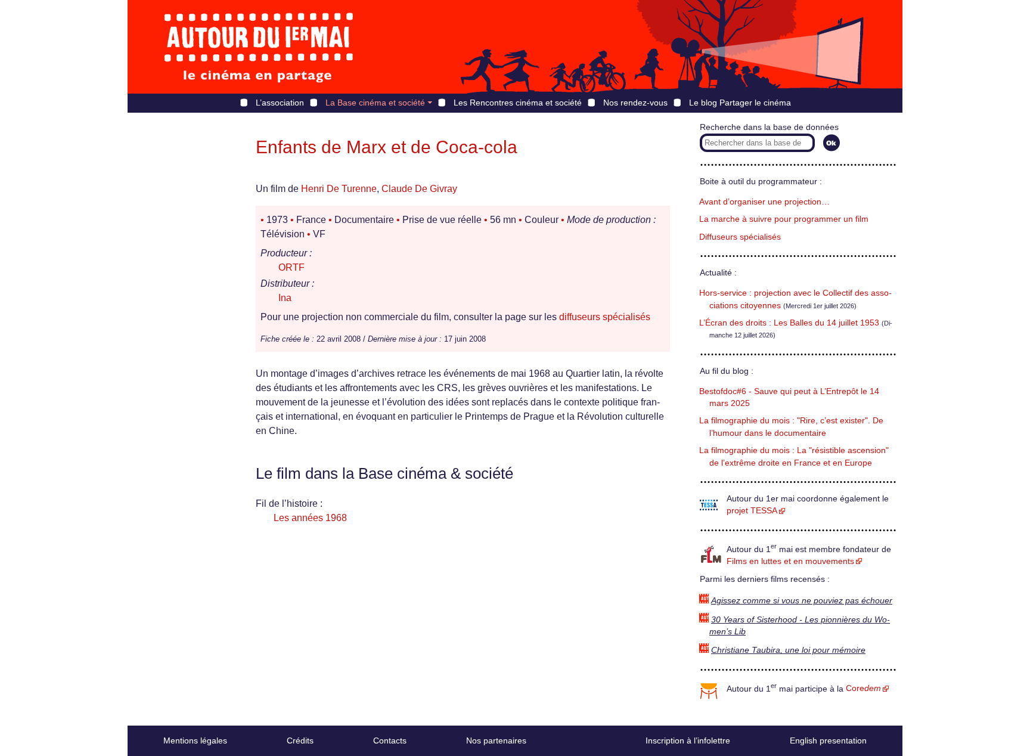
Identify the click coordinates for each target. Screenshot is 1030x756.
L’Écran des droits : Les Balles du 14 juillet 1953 (789, 322)
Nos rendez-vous (635, 102)
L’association (280, 102)
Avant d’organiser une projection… (764, 201)
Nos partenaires (496, 740)
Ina (284, 298)
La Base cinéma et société (375, 102)
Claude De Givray (419, 189)
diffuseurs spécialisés (604, 317)
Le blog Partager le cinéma (740, 102)
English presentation (828, 740)
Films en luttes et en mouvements (790, 561)
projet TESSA (752, 510)
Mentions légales (195, 740)
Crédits (300, 740)
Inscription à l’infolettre (688, 740)
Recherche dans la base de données (769, 127)
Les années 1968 (310, 518)
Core (863, 688)
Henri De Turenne (339, 189)
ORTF (291, 267)
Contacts (390, 740)
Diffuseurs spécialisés (740, 237)
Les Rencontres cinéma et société (518, 102)
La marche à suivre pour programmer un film (783, 219)
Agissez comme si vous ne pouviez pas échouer (801, 600)
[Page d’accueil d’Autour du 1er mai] (258, 47)
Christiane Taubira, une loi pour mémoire (788, 650)
